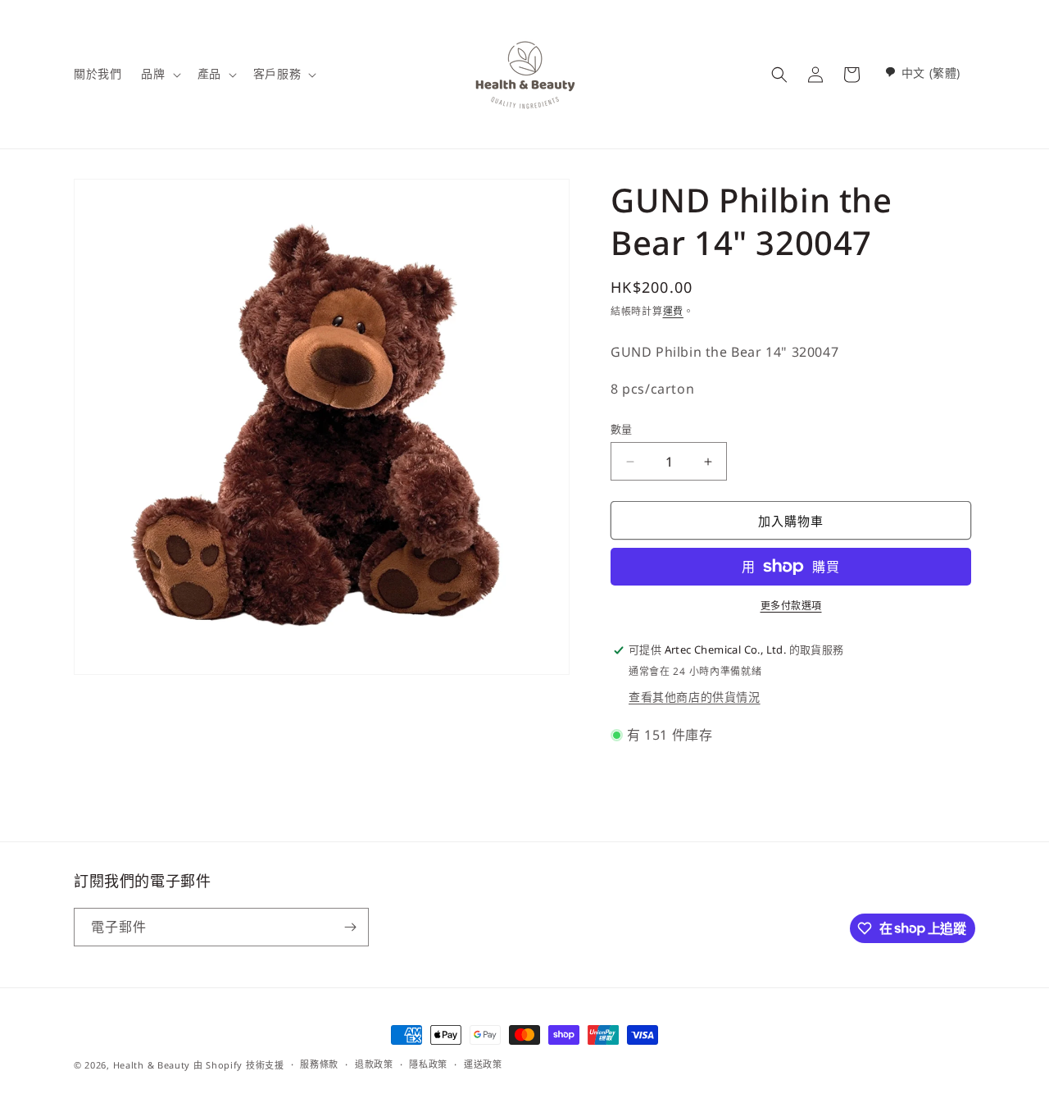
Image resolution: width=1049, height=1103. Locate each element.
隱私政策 (428, 1064)
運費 (673, 311)
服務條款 (319, 1064)
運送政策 (483, 1064)
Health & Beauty (152, 1065)
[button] (159, 74)
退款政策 (374, 1064)
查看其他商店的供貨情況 (695, 696)
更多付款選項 (791, 606)
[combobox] (922, 72)
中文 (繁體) (930, 72)
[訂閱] (350, 927)
